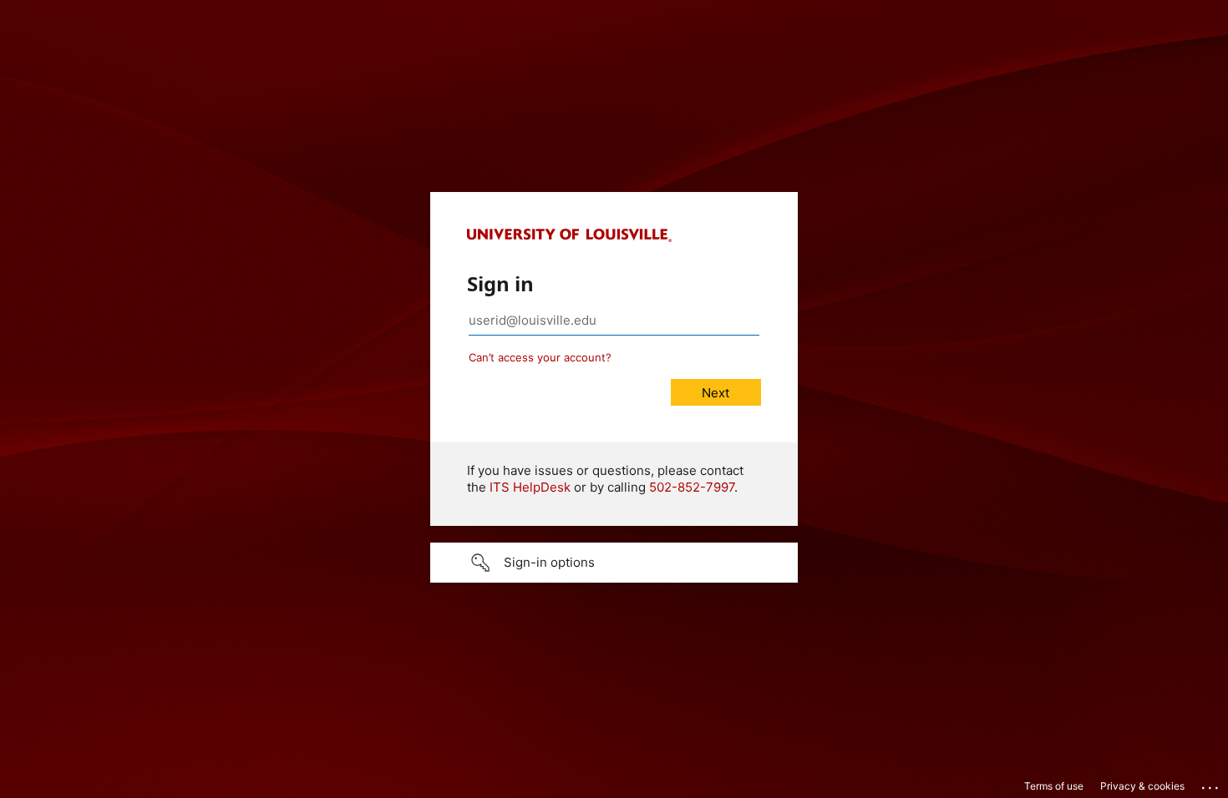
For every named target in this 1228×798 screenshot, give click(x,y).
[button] (614, 563)
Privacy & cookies (1142, 786)
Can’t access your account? (540, 357)
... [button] (1211, 783)
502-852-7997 (691, 487)
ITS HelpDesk (530, 487)
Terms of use (1053, 786)
